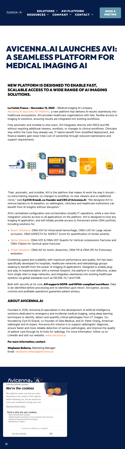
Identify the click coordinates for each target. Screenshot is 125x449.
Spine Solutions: (20, 240)
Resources (36, 14)
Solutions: (25, 230)
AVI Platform (72, 11)
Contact (82, 14)
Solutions (46, 11)
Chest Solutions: (21, 249)
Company (60, 14)
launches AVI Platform (36, 111)
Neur (14, 230)
